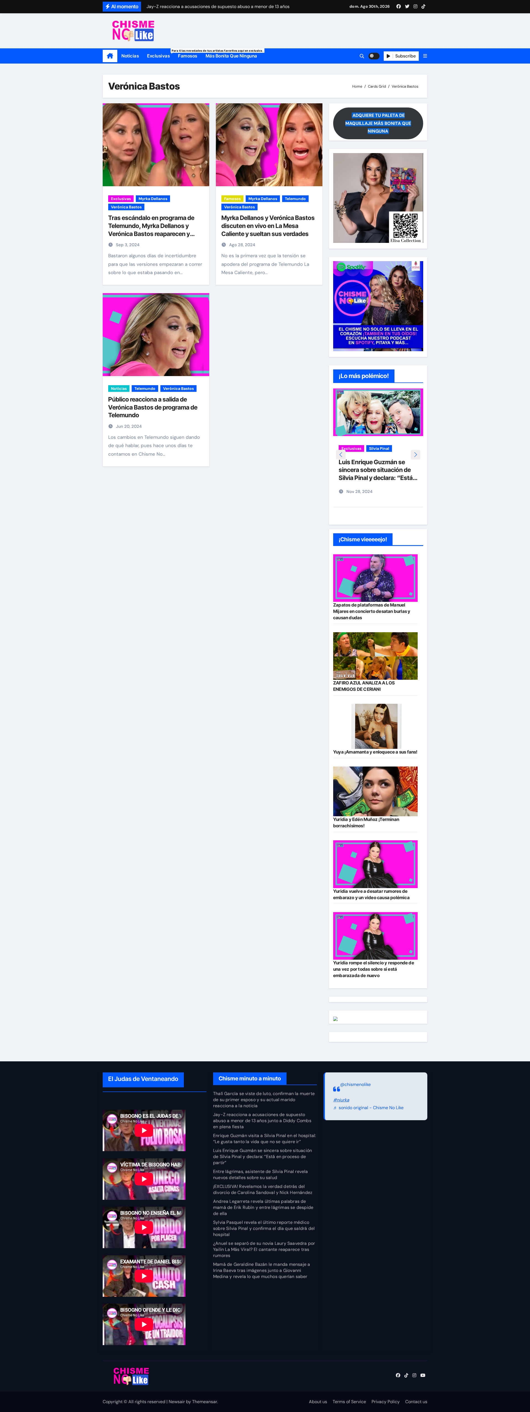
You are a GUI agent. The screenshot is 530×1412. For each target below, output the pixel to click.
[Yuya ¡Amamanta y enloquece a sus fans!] (375, 726)
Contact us (416, 1402)
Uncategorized (355, 456)
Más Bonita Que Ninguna (231, 56)
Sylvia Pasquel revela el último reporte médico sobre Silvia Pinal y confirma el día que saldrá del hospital (264, 1228)
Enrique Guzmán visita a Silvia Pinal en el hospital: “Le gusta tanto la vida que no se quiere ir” (264, 1139)
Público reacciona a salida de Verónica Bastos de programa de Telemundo (152, 407)
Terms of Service (349, 1402)
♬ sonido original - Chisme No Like (368, 1108)
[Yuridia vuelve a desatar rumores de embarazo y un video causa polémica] (375, 864)
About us (318, 1402)
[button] (425, 56)
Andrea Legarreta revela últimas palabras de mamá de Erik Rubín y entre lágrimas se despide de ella (263, 1207)
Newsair (177, 1402)
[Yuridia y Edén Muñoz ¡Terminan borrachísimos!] (375, 792)
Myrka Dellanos (153, 198)
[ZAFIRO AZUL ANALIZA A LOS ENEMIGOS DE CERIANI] (375, 656)
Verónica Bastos (126, 206)
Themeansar (204, 1402)
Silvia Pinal (379, 448)
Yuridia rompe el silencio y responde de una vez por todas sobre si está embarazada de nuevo (373, 969)
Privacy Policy (386, 1402)
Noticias (130, 56)
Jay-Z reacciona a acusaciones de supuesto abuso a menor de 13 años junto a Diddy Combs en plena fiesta (262, 1121)
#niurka (341, 1100)
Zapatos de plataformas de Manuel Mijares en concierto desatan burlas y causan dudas (371, 611)
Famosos (187, 56)
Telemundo (295, 198)
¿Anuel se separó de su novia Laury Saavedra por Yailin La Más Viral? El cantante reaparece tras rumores (264, 1249)
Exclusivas (160, 54)
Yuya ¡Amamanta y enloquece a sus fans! (375, 752)
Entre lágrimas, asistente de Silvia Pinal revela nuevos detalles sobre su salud (377, 478)
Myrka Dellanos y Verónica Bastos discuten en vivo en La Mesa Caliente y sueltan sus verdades (268, 225)
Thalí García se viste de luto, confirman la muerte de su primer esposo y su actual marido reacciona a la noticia (264, 1100)
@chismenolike (355, 1084)
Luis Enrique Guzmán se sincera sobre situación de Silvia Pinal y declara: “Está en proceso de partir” (262, 1157)
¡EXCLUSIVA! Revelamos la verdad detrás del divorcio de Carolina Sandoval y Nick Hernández (262, 1189)
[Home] (110, 56)
